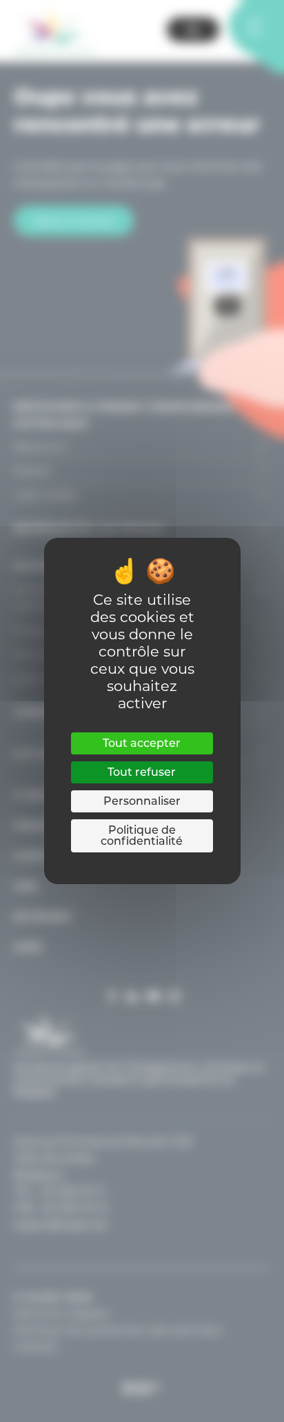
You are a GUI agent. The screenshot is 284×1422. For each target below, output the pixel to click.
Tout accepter (142, 743)
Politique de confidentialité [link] (142, 835)
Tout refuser (142, 772)
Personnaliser (142, 801)
